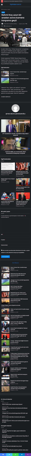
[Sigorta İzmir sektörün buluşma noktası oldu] (5, 376)
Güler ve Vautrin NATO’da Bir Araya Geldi (22, 187)
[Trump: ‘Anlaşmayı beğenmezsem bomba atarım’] (5, 342)
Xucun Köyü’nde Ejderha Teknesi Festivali (7, 202)
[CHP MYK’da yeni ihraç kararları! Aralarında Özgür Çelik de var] (23, 196)
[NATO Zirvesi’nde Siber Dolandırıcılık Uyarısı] (8, 166)
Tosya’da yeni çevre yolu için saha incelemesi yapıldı (19, 347)
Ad (2, 234)
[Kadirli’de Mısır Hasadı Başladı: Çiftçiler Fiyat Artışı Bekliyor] (5, 389)
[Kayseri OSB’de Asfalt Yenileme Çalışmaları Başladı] (5, 370)
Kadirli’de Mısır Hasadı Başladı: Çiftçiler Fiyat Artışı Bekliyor (19, 387)
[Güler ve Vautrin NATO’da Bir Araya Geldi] (23, 182)
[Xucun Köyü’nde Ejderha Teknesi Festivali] (8, 196)
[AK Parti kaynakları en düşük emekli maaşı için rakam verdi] (5, 317)
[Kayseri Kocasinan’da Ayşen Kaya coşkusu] (5, 382)
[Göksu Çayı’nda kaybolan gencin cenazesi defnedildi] (5, 363)
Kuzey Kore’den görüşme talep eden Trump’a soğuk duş (19, 322)
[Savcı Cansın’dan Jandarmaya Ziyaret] (5, 73)
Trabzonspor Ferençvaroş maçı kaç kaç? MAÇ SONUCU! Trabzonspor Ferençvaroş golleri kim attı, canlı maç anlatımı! (20, 356)
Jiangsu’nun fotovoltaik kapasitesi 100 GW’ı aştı (14, 1)
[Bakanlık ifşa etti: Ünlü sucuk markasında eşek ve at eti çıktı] (23, 166)
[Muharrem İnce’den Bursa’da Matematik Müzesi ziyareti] (5, 275)
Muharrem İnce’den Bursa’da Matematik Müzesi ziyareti (18, 274)
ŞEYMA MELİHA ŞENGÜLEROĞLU (10, 23)
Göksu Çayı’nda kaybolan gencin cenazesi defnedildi (19, 362)
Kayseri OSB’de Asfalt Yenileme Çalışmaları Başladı (19, 368)
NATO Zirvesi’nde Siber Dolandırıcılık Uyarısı (7, 172)
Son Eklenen (15, 262)
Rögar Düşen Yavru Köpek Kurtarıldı (8, 179)
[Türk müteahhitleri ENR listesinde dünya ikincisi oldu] (5, 301)
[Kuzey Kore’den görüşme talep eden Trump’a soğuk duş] (5, 323)
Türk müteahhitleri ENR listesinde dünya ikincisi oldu (19, 299)
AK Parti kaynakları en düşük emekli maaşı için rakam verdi (20, 316)
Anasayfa (4, 9)
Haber (9, 9)
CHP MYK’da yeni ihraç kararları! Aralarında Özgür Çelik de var (22, 203)
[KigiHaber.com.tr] (15, 4)
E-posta (3, 239)
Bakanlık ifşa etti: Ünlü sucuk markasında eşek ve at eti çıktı (22, 173)
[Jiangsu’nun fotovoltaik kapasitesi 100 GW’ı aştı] (5, 80)
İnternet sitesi (4, 245)
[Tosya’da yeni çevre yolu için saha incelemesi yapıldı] (5, 349)
